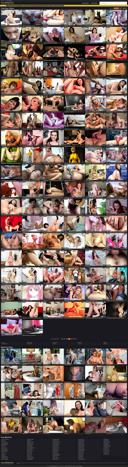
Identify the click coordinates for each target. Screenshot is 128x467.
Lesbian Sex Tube (81, 440)
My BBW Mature (30, 459)
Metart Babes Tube (5, 444)
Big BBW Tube (106, 444)
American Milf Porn (5, 450)
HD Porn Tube (4, 441)
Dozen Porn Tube (5, 343)
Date (121, 8)
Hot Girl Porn (30, 455)
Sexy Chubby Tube (56, 444)
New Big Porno (85, 3)
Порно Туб (29, 440)
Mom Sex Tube (55, 451)
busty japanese (26, 5)
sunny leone (50, 5)
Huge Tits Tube (30, 449)
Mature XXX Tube (56, 445)
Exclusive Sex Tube (82, 445)
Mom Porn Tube (4, 451)
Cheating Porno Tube (56, 441)
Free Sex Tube (81, 451)
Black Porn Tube (81, 444)
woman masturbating (19, 5)
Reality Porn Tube (30, 441)
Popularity (116, 8)
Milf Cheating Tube (30, 444)
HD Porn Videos (4, 449)
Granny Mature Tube (56, 454)
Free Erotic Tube (81, 446)
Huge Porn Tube (9, 0)
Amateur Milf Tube (56, 450)
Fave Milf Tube (30, 342)
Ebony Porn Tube (107, 441)
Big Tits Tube (4, 445)
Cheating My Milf (81, 450)
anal (29, 5)
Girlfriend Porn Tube (107, 445)
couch (11, 5)
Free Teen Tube (81, 439)
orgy (15, 5)
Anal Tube (3, 455)
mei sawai (46, 5)
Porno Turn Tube (55, 440)
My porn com (4, 454)
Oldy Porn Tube (55, 449)
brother (32, 5)
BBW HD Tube (106, 439)
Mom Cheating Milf (5, 459)
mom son (7, 5)
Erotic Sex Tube (30, 446)
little (53, 5)
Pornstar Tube (106, 454)
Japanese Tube (106, 451)
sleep (60, 5)
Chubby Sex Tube (5, 456)
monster (35, 5)
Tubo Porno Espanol (82, 459)
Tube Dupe (3, 10)
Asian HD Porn (81, 456)
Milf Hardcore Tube (56, 455)
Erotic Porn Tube (81, 441)
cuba (38, 5)
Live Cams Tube (106, 450)
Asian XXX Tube (81, 455)
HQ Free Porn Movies (5, 439)
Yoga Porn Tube (30, 456)
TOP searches (94, 3)
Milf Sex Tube (30, 451)
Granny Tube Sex (30, 450)
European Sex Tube (31, 439)
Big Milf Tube (81, 454)
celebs (40, 5)
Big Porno (54, 343)
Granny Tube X (30, 454)
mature (43, 5)
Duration (124, 8)
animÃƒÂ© (56, 5)
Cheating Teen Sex (82, 449)
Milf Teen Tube (55, 459)
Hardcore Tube (30, 343)
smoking (62, 5)
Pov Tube (3, 342)
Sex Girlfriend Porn (56, 439)
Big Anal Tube (106, 440)
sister (13, 5)
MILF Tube (3, 440)
